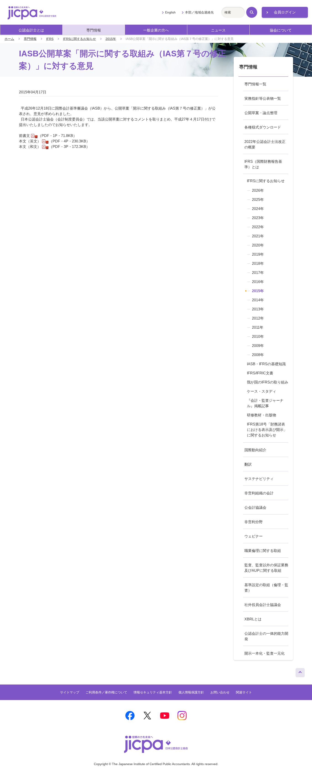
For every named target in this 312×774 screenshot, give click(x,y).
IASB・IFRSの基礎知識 (266, 364)
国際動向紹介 (255, 450)
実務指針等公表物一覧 (262, 98)
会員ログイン (285, 12)
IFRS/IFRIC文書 (260, 373)
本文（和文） (30, 147)
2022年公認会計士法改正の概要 (265, 144)
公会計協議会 (255, 507)
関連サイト (244, 692)
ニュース (218, 30)
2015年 (111, 39)
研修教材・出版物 (261, 415)
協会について (281, 30)
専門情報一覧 (255, 84)
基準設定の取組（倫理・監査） (266, 587)
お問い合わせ (220, 692)
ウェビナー (253, 536)
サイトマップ (69, 692)
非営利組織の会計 (259, 493)
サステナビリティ (259, 479)
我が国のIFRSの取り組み (267, 382)
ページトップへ (300, 671)
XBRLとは (253, 619)
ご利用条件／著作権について (106, 692)
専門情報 (93, 30)
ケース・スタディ (261, 391)
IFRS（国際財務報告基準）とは (263, 164)
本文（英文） (30, 141)
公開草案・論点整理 (260, 113)
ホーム (9, 39)
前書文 (24, 136)
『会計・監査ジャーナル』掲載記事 (265, 403)
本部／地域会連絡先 (199, 12)
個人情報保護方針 (191, 692)
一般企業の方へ (156, 30)
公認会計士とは (31, 30)
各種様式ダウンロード (262, 127)
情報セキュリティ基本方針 (153, 692)
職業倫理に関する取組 (262, 551)
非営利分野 (253, 522)
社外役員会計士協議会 (262, 605)
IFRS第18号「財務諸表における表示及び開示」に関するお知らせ (267, 429)
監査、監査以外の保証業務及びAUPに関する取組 (266, 567)
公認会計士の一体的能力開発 (266, 636)
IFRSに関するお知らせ (79, 39)
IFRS (49, 39)
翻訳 (248, 464)
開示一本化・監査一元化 (264, 653)
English (170, 12)
